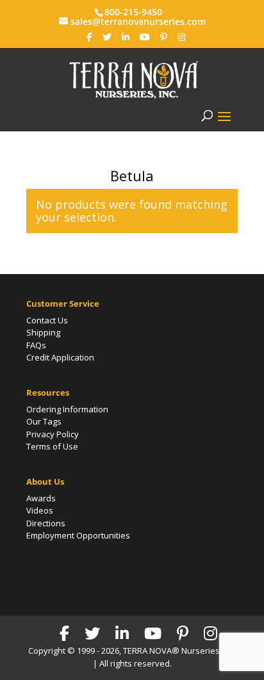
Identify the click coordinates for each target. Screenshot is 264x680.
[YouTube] (145, 37)
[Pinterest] (163, 37)
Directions (45, 523)
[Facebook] (89, 37)
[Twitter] (107, 37)
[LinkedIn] (125, 37)
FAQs (36, 345)
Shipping (43, 332)
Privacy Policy (52, 434)
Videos (39, 510)
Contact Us (47, 320)
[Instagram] (181, 37)
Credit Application (60, 357)
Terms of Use (52, 446)
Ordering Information (67, 409)
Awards (41, 498)
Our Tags (44, 421)
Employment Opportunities (78, 535)
